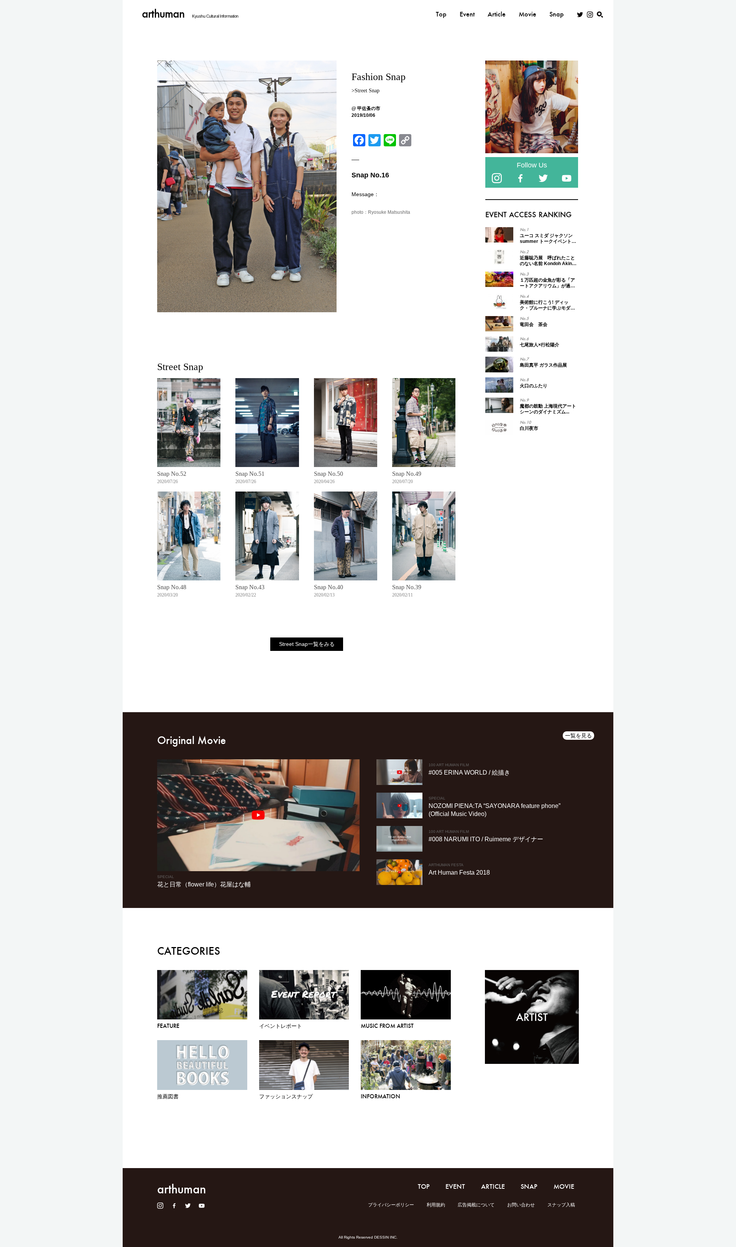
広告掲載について (476, 1205)
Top (441, 14)
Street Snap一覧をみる (307, 644)
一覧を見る (578, 735)
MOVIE (564, 1186)
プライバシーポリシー (391, 1205)
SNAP (529, 1186)
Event (467, 14)
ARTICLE (493, 1186)
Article (497, 14)
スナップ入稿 (561, 1205)
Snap (556, 14)
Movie (527, 14)
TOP (424, 1186)
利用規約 (436, 1205)
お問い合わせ (521, 1205)
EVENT (455, 1186)
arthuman (163, 13)
